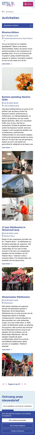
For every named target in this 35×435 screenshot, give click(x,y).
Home (3, 11)
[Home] (8, 4)
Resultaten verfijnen (11, 25)
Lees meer (6, 64)
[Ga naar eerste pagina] (3, 384)
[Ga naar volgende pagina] (22, 384)
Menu (30, 4)
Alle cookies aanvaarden (17, 420)
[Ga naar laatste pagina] (25, 384)
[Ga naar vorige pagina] (6, 384)
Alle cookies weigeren (17, 426)
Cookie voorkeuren (17, 431)
